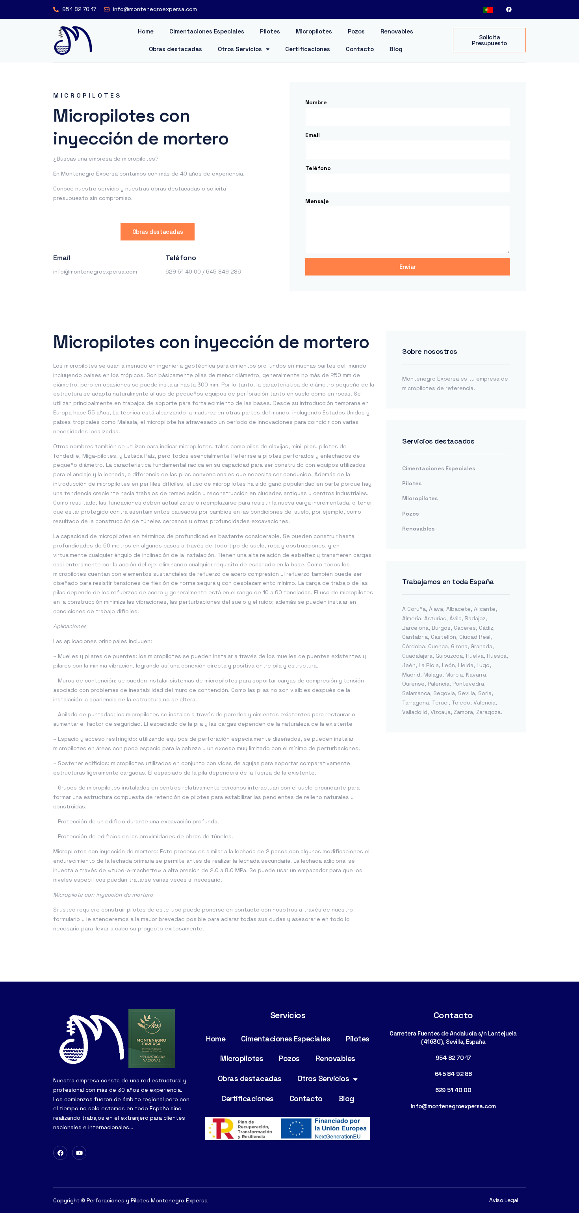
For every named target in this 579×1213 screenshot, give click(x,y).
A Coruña (414, 608)
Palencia (438, 683)
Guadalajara (417, 655)
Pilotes (270, 31)
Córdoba (413, 646)
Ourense (413, 683)
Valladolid (414, 712)
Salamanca (416, 693)
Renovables (396, 31)
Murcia (454, 674)
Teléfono (318, 168)
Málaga (432, 674)
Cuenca (438, 646)
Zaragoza (488, 712)
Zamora (463, 712)
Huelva (475, 655)
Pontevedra (468, 683)
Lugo (483, 665)
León (448, 665)
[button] (489, 40)
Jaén (409, 665)
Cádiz (486, 627)
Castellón (443, 636)
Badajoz (475, 618)
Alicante (484, 608)
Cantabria (415, 636)
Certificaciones (307, 49)
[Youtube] (79, 1153)
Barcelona (415, 627)
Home (146, 31)
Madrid (411, 674)
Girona (459, 646)
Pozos (356, 31)
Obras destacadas (175, 49)
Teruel (440, 702)
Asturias (435, 618)
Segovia (444, 693)
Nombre (316, 102)
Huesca (497, 655)
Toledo (461, 702)
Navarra (476, 674)
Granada (481, 646)
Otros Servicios (240, 49)
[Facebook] (509, 9)
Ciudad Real (474, 636)
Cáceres (465, 627)
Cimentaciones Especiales (206, 31)
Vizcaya (441, 712)
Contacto (360, 49)
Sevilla (466, 693)
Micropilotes (314, 31)
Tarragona (415, 702)
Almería (411, 618)
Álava (436, 608)
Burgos (441, 627)
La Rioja (429, 665)
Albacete (458, 608)
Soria (485, 693)
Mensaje (317, 201)
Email (312, 135)
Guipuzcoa (449, 655)
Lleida (465, 665)
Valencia (484, 702)
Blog (396, 49)
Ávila (455, 618)
